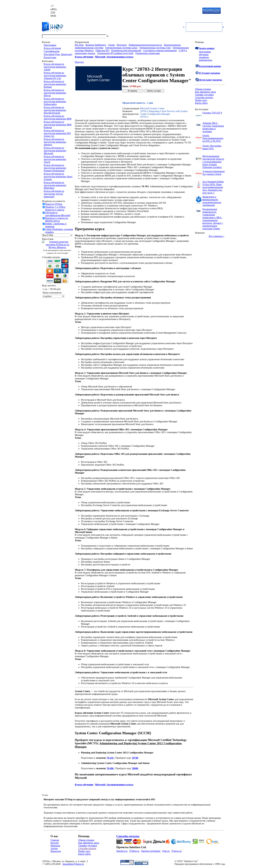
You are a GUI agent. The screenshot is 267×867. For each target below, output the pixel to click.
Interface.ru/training (150, 851)
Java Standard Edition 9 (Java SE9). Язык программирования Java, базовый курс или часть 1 (213, 187)
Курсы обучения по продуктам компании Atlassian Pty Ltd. (55, 75)
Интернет (122, 45)
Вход (222, 36)
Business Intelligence (95, 45)
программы (205, 51)
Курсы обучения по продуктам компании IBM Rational (57, 125)
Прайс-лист (201, 100)
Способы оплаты (204, 97)
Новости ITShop (53, 204)
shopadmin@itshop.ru (173, 11)
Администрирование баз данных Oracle (213, 172)
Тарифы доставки (204, 94)
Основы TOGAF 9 (212, 112)
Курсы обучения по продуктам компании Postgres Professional (55, 168)
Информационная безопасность (145, 45)
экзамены (204, 57)
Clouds (111, 45)
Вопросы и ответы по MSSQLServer (56, 219)
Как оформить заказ (205, 92)
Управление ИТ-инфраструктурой (115, 53)
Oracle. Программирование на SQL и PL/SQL (212, 138)
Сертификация (51, 51)
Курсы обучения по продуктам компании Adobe (55, 67)
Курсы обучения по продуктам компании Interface (55, 142)
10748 (135, 758)
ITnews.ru (177, 851)
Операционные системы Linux (121, 47)
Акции (54, 848)
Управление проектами (147, 53)
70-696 (110, 768)
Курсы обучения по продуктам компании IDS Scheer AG (57, 133)
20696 (135, 768)
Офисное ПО (102, 50)
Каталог (55, 843)
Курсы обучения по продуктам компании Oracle (55, 159)
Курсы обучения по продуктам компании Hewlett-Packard (55, 110)
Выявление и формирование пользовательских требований (211, 200)
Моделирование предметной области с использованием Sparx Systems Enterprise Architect (213, 162)
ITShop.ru (134, 851)
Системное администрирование (160, 50)
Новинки (55, 845)
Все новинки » (216, 236)
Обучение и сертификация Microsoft (57, 214)
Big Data (79, 45)
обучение (204, 54)
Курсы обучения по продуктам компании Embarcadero (55, 101)
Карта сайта (201, 103)
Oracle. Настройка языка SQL (211, 147)
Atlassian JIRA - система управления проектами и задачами (213, 127)
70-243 (110, 758)
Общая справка (203, 89)
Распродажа (50, 57)
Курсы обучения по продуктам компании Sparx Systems (58, 176)
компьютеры (205, 60)
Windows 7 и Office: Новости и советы (55, 208)
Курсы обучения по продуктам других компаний (54, 194)
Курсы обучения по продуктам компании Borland (55, 84)
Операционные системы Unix (155, 47)
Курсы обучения (52, 48)
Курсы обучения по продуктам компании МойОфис (55, 185)
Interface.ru (121, 851)
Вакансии (56, 851)
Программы (50, 45)
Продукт (79, 62)
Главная (55, 840)
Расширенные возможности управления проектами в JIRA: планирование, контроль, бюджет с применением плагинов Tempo (212, 219)
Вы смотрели (114, 36)
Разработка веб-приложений (126, 50)
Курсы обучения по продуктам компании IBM (57, 117)
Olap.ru (166, 851)
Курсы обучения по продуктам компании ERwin (55, 93)
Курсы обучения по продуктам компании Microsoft (55, 150)
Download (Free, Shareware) (58, 54)
